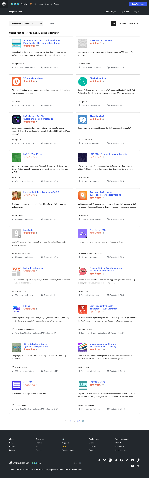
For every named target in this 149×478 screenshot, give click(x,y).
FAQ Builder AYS (98, 78)
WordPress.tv (68, 450)
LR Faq (26, 306)
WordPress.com (122, 439)
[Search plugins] (41, 23)
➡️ (83, 421)
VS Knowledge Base (33, 78)
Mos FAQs (28, 230)
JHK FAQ (27, 382)
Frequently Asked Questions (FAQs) (41, 192)
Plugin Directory (15, 12)
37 (78, 421)
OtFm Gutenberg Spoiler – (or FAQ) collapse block (35, 345)
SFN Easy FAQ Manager (101, 40)
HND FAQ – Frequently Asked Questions (109, 154)
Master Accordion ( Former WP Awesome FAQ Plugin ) (103, 345)
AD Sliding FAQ (97, 116)
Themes (39, 443)
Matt (118, 443)
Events (91, 443)
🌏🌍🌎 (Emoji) (37, 463)
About (11, 439)
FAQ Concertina (97, 382)
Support (65, 443)
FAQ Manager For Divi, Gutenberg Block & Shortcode (38, 117)
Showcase (40, 439)
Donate (93, 446)
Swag (92, 450)
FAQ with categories (33, 268)
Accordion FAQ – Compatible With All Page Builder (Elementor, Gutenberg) (41, 41)
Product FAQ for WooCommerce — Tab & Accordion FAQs (106, 269)
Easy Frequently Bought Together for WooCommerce (104, 307)
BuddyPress (121, 450)
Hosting (12, 446)
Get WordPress (138, 4)
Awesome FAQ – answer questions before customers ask (106, 193)
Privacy (12, 450)
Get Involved (94, 439)
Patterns (39, 450)
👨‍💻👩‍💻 (64, 446)
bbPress (119, 446)
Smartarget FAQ (98, 230)
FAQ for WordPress (32, 154)
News (11, 443)
